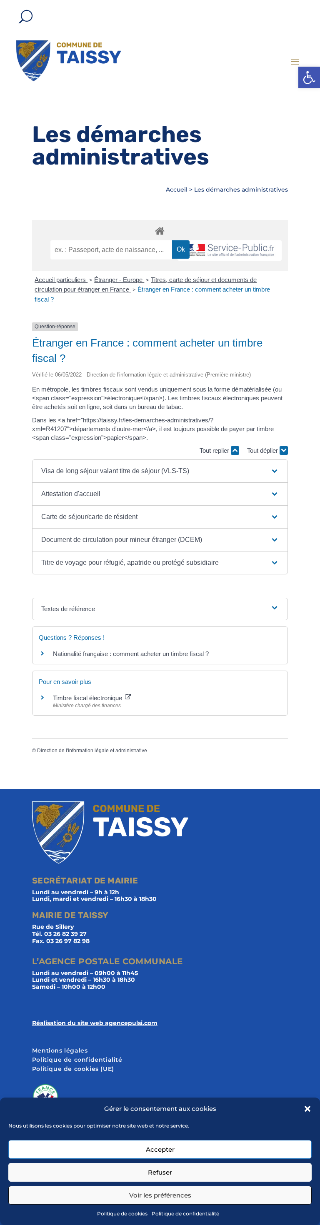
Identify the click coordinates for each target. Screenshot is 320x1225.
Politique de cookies (122, 1213)
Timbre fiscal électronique (88, 697)
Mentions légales (60, 1051)
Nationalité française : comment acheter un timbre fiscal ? (131, 653)
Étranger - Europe (119, 279)
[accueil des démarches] (160, 230)
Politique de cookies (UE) (73, 1069)
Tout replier (215, 450)
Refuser (160, 1172)
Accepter (160, 1149)
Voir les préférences (160, 1195)
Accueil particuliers (61, 279)
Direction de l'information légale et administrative (92, 750)
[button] (309, 77)
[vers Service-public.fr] (230, 250)
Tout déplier (263, 450)
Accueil (177, 189)
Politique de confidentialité (185, 1213)
